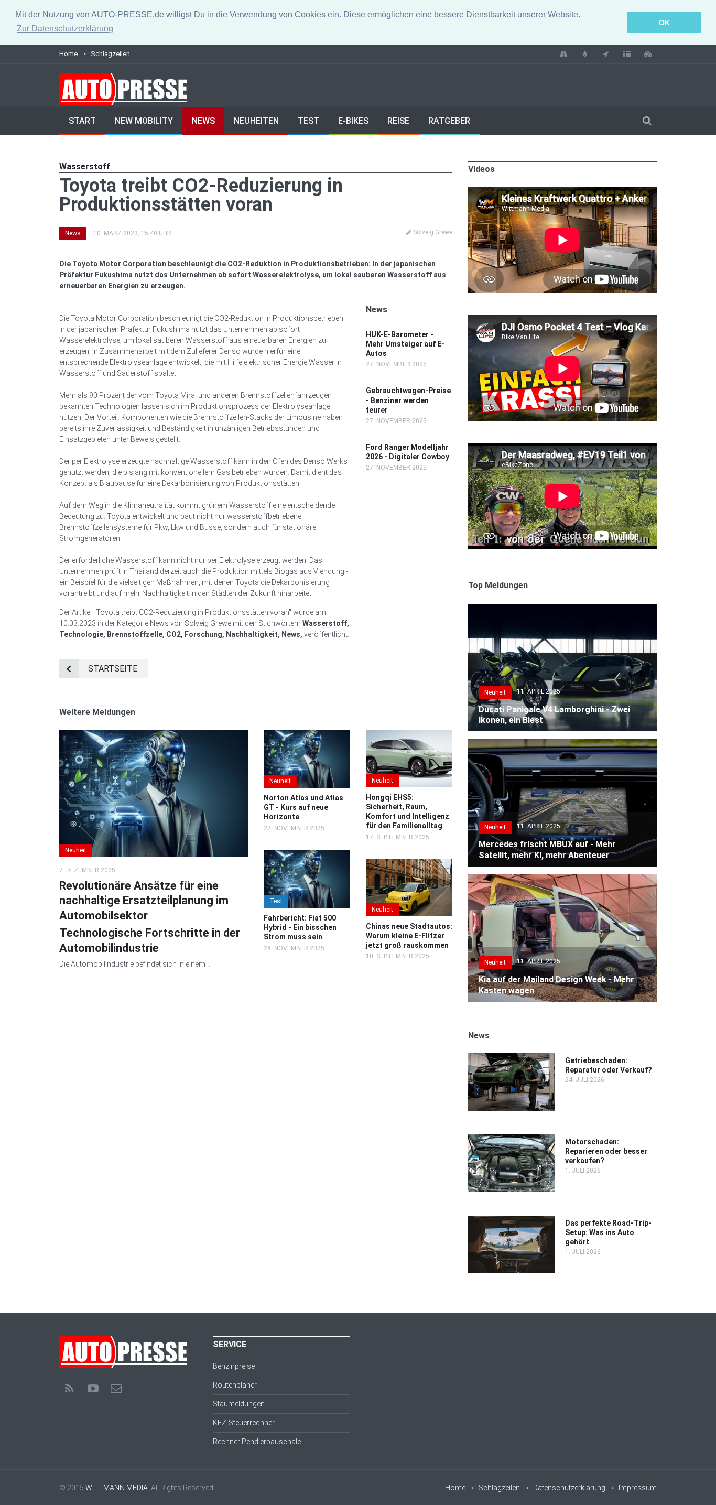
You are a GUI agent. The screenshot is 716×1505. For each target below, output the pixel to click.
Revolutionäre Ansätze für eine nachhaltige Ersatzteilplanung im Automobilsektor (144, 900)
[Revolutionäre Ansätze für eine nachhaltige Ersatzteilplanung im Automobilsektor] (153, 735)
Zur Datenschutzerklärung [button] (65, 28)
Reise (398, 121)
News (203, 121)
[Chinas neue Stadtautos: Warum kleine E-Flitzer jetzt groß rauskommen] (409, 864)
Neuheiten (256, 121)
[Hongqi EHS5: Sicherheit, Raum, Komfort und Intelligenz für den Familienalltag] (409, 735)
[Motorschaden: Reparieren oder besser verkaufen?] (511, 1139)
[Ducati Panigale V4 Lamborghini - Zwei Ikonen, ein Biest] (562, 609)
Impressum (638, 1488)
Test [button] (276, 901)
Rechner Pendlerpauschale (257, 1441)
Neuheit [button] (75, 850)
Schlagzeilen (110, 54)
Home (68, 54)
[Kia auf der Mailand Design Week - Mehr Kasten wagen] (562, 879)
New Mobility (144, 121)
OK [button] (664, 22)
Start (82, 121)
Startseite (112, 669)
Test (308, 121)
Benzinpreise (234, 1366)
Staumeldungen (239, 1404)
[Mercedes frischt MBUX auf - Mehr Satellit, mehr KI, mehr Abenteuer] (562, 744)
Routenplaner (235, 1385)
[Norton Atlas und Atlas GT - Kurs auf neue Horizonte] (307, 735)
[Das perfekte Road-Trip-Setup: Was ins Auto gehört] (511, 1221)
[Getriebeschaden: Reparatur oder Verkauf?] (511, 1058)
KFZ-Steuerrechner (244, 1423)
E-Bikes (353, 121)
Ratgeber (449, 121)
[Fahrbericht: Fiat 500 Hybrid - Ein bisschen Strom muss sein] (307, 855)
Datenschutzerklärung (569, 1488)
